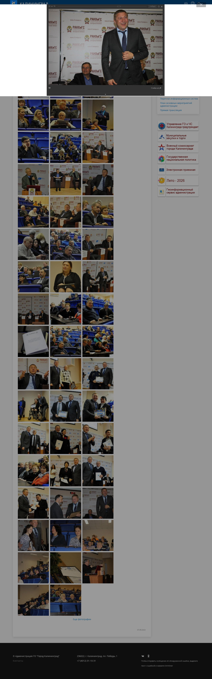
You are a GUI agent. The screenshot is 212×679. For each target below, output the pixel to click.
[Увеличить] (158, 6)
